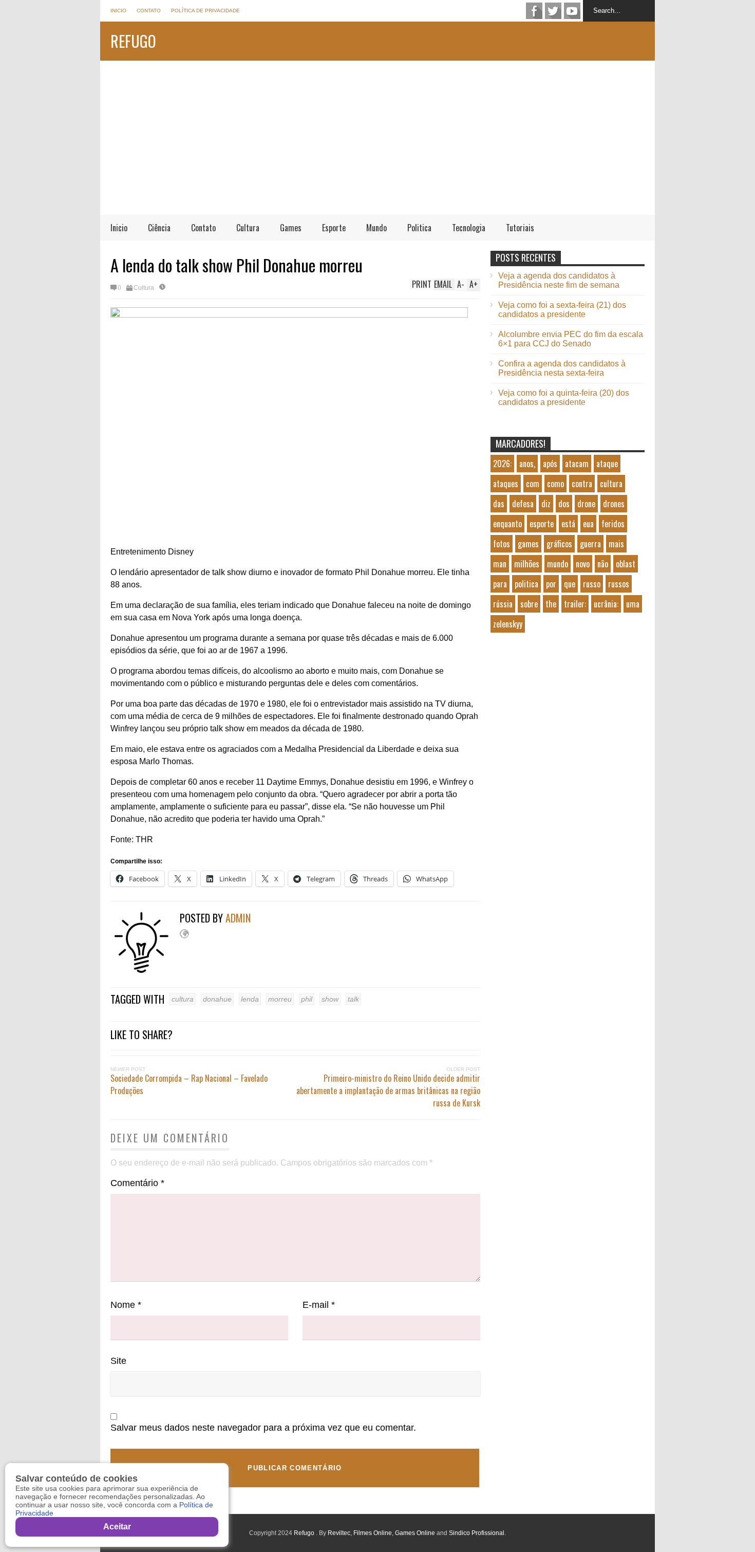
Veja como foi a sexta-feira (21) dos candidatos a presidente (562, 310)
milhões (526, 564)
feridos (613, 524)
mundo (557, 564)
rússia (503, 604)
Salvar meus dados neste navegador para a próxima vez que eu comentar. (263, 1427)
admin (238, 918)
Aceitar (117, 1526)
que (569, 584)
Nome (125, 1305)
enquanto (507, 524)
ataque (607, 463)
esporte (542, 524)
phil (306, 999)
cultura (183, 999)
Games (290, 227)
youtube (572, 11)
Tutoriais (520, 227)
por (551, 584)
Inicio (118, 10)
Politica (419, 227)
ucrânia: (606, 604)
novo (583, 564)
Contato (149, 10)
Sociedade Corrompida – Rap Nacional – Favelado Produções (189, 1084)
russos (618, 584)
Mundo (376, 227)
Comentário (137, 1183)
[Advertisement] (377, 138)
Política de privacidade (205, 10)
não (602, 564)
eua (588, 524)
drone (586, 503)
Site (118, 1361)
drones (614, 503)
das (498, 503)
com (532, 483)
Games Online (415, 1533)
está (568, 524)
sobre (529, 604)
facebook (534, 11)
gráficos (559, 544)
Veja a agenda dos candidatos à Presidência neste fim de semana (558, 280)
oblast (625, 564)
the (550, 604)
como (555, 483)
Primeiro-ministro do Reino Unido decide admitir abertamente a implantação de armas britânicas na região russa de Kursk (388, 1090)
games (528, 544)
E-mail (319, 1305)
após (550, 463)
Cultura (247, 227)
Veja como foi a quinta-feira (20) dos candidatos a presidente (563, 398)
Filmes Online (372, 1533)
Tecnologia (468, 227)
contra (582, 483)
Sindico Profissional (476, 1533)
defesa (523, 503)
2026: (502, 463)
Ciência (159, 227)
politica (526, 584)
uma (632, 604)
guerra (590, 544)
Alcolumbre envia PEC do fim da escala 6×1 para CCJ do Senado (570, 339)
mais (616, 544)
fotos (501, 544)
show (330, 999)
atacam (577, 463)
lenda (250, 999)
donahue (217, 999)
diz (546, 503)
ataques (505, 483)
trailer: (575, 604)
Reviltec (339, 1533)
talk (353, 999)
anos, (527, 463)
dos (564, 503)
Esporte (334, 227)
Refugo (133, 40)
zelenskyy (507, 624)
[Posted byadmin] (145, 970)
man (499, 564)
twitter (553, 11)
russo (591, 584)
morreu (280, 999)
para (500, 584)
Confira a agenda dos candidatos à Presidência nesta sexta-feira (562, 368)
